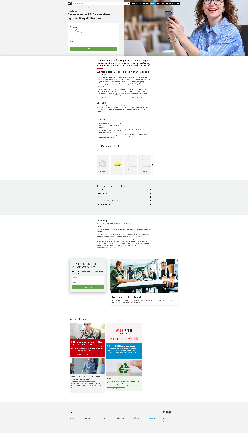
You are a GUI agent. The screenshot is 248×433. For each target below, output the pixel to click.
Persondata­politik (151, 420)
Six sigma (101, 189)
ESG (167, 3)
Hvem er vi (165, 418)
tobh (132, 98)
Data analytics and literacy (106, 197)
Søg (128, 3)
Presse (149, 417)
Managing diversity (104, 204)
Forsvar (159, 3)
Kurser (153, 3)
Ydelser (133, 3)
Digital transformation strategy (108, 200)
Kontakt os (165, 417)
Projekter (138, 3)
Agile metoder (102, 193)
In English (177, 3)
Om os (171, 3)
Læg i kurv (94, 49)
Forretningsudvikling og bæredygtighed (80, 7)
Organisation (165, 420)
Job (163, 3)
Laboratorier (146, 3)
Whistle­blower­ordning (152, 418)
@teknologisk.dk (137, 98)
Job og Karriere (166, 421)
